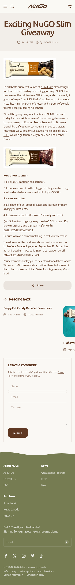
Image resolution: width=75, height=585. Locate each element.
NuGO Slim (9, 254)
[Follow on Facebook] (5, 556)
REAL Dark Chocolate (38, 99)
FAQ (5, 485)
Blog (43, 485)
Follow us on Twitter (17, 215)
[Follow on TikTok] (41, 556)
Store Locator (10, 503)
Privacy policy (26, 571)
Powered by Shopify (36, 566)
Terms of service (44, 571)
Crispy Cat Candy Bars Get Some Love (27, 308)
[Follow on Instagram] (23, 556)
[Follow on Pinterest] (32, 556)
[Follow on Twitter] (14, 556)
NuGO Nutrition (20, 181)
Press (44, 479)
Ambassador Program (53, 472)
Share (39, 285)
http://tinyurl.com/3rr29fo (18, 229)
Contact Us (9, 479)
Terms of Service (25, 375)
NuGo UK (8, 515)
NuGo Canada (11, 509)
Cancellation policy (35, 574)
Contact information (13, 574)
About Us (8, 472)
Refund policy (9, 571)
